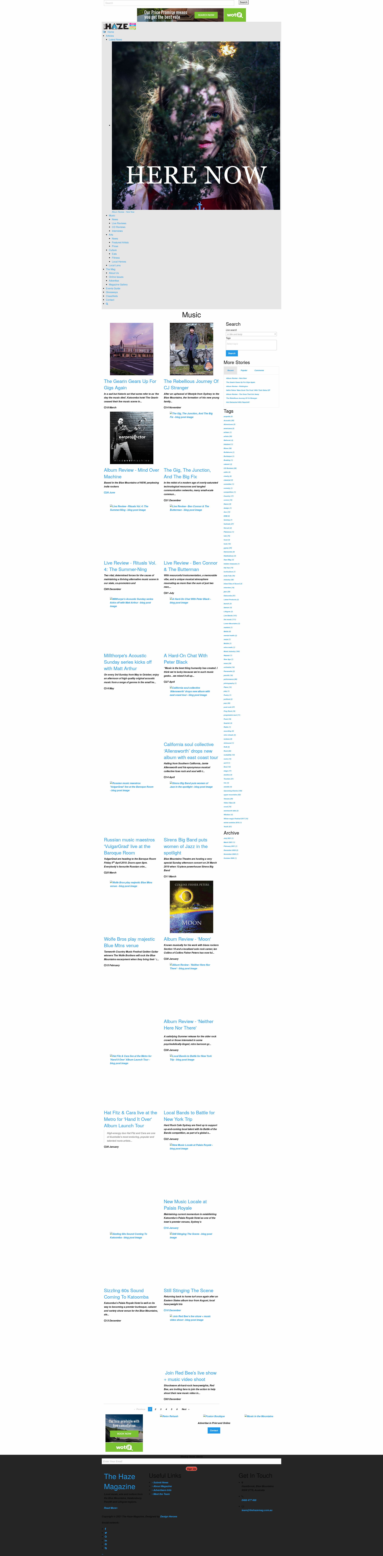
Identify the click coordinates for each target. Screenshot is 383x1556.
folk (227, 536)
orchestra (229, 667)
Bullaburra (229, 452)
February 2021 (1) (230, 846)
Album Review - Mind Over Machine (131, 472)
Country (229, 496)
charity (228, 476)
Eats (114, 253)
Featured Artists (120, 242)
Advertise (114, 280)
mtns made (229, 647)
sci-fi (227, 763)
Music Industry (232, 651)
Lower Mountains (232, 623)
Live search (234, 332)
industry (229, 579)
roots (227, 759)
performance (230, 679)
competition (230, 492)
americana (229, 428)
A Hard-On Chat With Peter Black (186, 658)
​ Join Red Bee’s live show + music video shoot (190, 1375)
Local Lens (115, 265)
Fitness (116, 257)
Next (186, 1409)
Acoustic (229, 420)
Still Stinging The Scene (188, 1290)
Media (227, 631)
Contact (110, 299)
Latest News (115, 39)
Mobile (227, 643)
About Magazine (162, 1486)
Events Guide (113, 288)
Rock (227, 751)
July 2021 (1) (229, 838)
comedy (228, 488)
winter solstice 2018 (233, 822)
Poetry (227, 695)
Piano (228, 687)
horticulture (229, 572)
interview (229, 587)
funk (227, 544)
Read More (110, 1508)
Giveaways (112, 292)
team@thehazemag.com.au (257, 1510)
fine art (228, 528)
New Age (228, 659)
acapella (228, 416)
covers (228, 500)
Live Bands (230, 615)
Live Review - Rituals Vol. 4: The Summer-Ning (130, 565)
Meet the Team (161, 1494)
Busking (228, 460)
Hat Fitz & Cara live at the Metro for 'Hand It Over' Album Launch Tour (130, 1119)
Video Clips (229, 803)
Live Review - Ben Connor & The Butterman (190, 565)
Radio (227, 727)
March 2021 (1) (229, 842)
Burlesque (229, 456)
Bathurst (228, 440)
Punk (227, 719)
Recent (230, 370)
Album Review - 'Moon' (187, 938)
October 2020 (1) (230, 858)
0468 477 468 (249, 1500)
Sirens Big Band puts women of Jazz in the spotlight (186, 846)
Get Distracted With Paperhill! (238, 402)
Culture (113, 250)
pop (227, 703)
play (227, 691)
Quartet (228, 723)
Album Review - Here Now (236, 378)
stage (227, 771)
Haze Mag (229, 560)
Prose (115, 246)
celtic (227, 472)
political (228, 699)
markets (228, 627)
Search (231, 353)
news (227, 663)
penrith (228, 675)
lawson (228, 607)
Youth (228, 826)
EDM (227, 516)
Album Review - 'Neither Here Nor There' (188, 1024)
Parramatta (229, 671)
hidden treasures (232, 564)
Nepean (228, 655)
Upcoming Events (233, 791)
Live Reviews (119, 223)
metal (227, 639)
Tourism (229, 779)
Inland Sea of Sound (233, 584)
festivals (229, 524)
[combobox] (251, 334)
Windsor (228, 814)
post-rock (229, 707)
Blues (228, 448)
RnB (227, 747)
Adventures (229, 424)
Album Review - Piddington (237, 386)
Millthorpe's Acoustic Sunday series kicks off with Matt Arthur (128, 662)
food (227, 540)
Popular (244, 370)
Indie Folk (229, 576)
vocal (227, 806)
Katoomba (229, 595)
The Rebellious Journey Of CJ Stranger (191, 384)
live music (230, 619)
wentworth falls (231, 811)
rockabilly (229, 755)
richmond (229, 743)
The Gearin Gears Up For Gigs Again (130, 384)
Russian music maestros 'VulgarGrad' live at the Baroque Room (129, 846)
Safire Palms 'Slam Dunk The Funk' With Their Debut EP (248, 390)
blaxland (228, 444)
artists (228, 436)
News (115, 219)
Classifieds (112, 296)
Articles (110, 35)
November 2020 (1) (231, 854)
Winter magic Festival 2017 (236, 818)
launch (228, 603)
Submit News (160, 1482)
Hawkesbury (230, 556)
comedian (229, 484)
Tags (228, 337)
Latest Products (231, 599)
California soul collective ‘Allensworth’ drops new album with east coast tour (191, 750)
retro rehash (230, 735)
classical (228, 480)
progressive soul (232, 715)
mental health (230, 635)
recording (229, 731)
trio (226, 783)
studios (228, 775)
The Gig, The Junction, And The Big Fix (187, 472)
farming (228, 520)
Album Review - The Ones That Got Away (242, 394)
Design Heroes (168, 1516)
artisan (228, 432)
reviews (228, 739)
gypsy (228, 548)
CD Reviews (118, 227)
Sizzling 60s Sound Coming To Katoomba (126, 1293)
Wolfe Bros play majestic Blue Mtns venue (129, 941)
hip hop (228, 567)
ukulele (228, 787)
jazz (227, 591)
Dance (227, 504)
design (228, 508)
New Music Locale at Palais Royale (185, 1204)
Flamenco (229, 532)
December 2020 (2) (231, 850)
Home (111, 32)
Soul (227, 767)
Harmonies (229, 552)
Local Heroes (119, 261)
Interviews (117, 231)
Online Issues (116, 277)
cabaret (228, 464)
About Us (114, 273)
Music (112, 215)
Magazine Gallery (118, 284)
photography (230, 683)
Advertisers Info (162, 1490)
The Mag (110, 269)
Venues (228, 799)
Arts (111, 234)
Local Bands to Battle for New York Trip (189, 1115)
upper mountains (232, 794)
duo (227, 512)
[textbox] (252, 344)
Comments (259, 370)
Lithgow (228, 611)
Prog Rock (229, 711)
